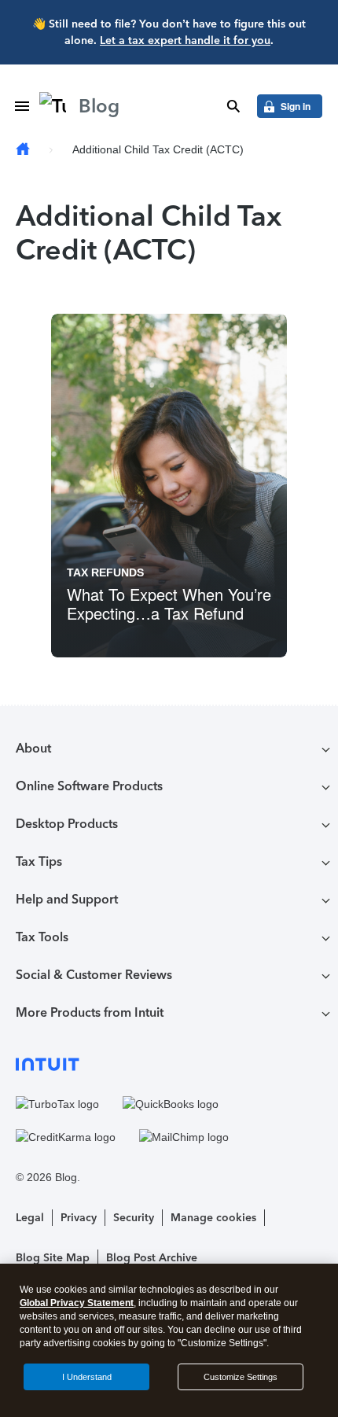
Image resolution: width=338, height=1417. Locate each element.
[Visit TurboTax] (57, 1104)
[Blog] (23, 150)
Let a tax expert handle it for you (185, 40)
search (233, 106)
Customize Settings (240, 1377)
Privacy (79, 1217)
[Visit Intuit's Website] (169, 1063)
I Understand (87, 1377)
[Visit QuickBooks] (171, 1104)
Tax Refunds (105, 572)
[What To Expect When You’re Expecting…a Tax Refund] (169, 485)
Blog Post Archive (151, 1257)
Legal (30, 1217)
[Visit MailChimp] (184, 1137)
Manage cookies (213, 1217)
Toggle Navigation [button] (22, 106)
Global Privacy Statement (77, 1302)
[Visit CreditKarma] (66, 1137)
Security (133, 1217)
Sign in (295, 106)
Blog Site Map (53, 1257)
